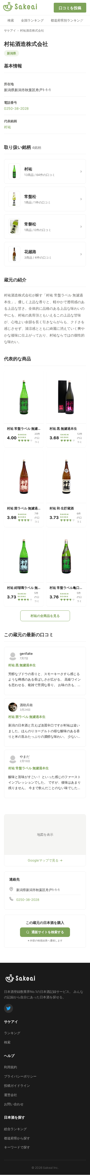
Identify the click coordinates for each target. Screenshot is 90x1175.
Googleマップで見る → (45, 860)
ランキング (12, 1033)
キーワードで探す (17, 1147)
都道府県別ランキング (67, 20)
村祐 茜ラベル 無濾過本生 (27, 717)
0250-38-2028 (16, 108)
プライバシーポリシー (20, 1076)
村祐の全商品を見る (45, 616)
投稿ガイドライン (17, 1086)
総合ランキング (15, 1129)
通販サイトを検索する (48, 932)
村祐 (7, 127)
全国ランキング (32, 20)
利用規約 (10, 1067)
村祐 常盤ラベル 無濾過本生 (28, 768)
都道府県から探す (17, 1138)
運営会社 (10, 1095)
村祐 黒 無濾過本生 (22, 665)
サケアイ (10, 30)
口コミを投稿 (70, 8)
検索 (11, 20)
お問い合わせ (14, 1104)
